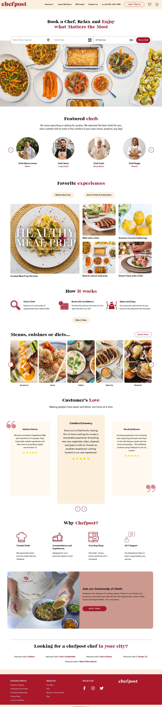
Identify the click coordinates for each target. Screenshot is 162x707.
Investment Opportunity (18, 692)
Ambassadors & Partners (19, 689)
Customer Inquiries (17, 685)
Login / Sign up (134, 4)
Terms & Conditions (17, 700)
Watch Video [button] (81, 320)
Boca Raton (106, 656)
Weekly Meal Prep (63, 195)
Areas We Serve (64, 4)
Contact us (93, 4)
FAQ (48, 689)
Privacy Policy (15, 696)
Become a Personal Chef (55, 692)
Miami (32, 656)
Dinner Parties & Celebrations (99, 195)
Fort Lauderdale (67, 656)
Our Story (50, 685)
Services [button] (48, 4)
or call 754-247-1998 (111, 4)
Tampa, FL (143, 656)
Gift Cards (79, 4)
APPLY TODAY (94, 609)
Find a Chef (143, 40)
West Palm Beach (88, 661)
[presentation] (10, 149)
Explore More (143, 334)
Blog (48, 696)
